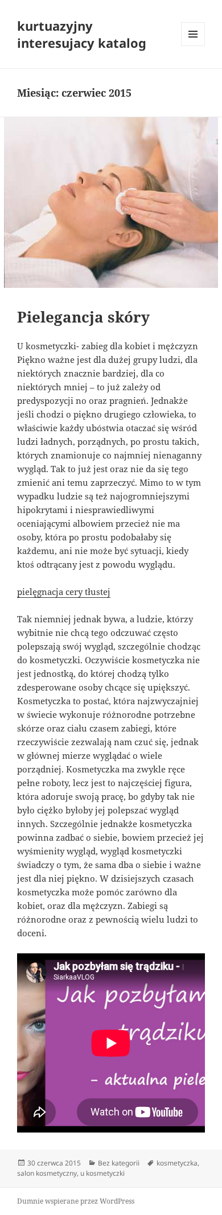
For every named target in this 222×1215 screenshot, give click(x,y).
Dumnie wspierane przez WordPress (75, 1201)
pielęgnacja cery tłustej (63, 591)
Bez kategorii (118, 1163)
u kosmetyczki (102, 1173)
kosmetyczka (177, 1163)
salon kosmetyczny (47, 1173)
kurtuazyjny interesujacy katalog (81, 34)
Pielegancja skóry (83, 317)
